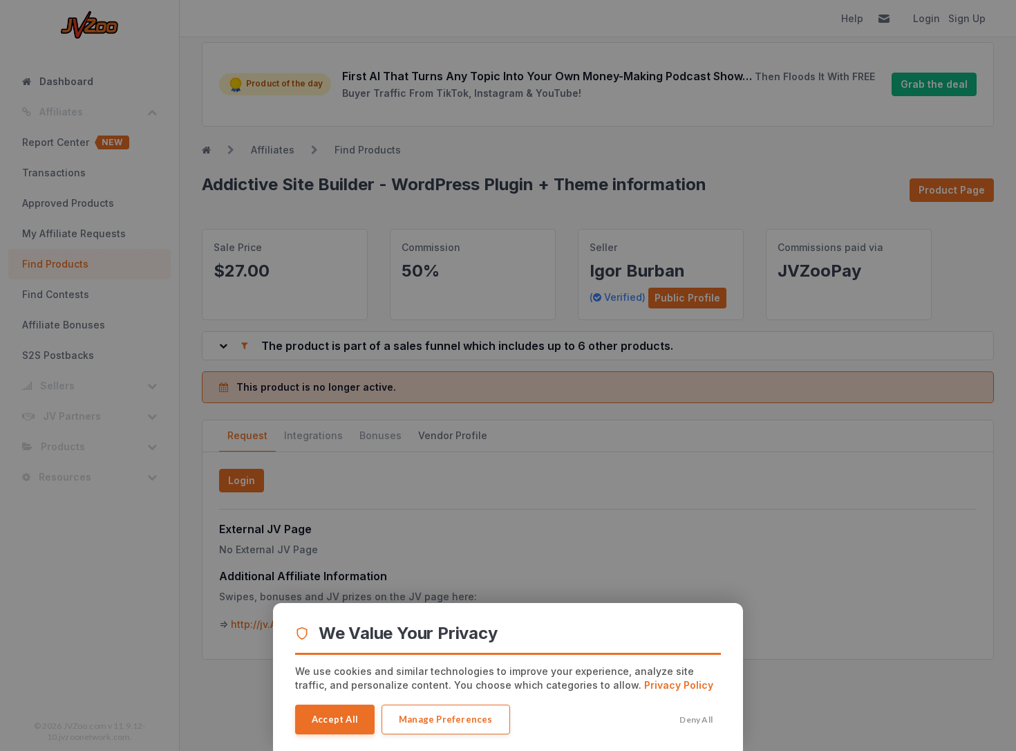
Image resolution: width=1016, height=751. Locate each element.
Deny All (696, 719)
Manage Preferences (446, 719)
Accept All (335, 719)
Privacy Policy (678, 685)
